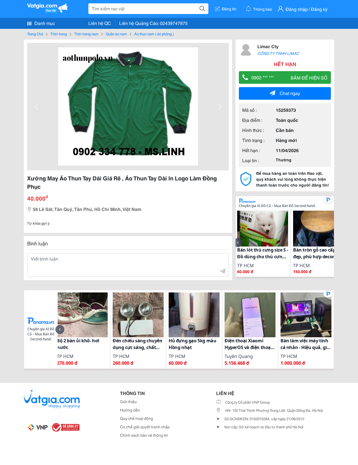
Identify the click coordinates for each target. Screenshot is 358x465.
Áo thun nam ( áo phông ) (154, 33)
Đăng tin (229, 8)
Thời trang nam (86, 33)
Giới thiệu (128, 401)
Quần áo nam (116, 33)
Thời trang (58, 33)
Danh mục (44, 23)
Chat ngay (290, 93)
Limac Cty (268, 46)
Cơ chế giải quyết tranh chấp (145, 426)
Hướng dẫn (130, 410)
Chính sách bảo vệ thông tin (144, 435)
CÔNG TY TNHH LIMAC (278, 53)
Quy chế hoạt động (136, 418)
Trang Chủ (35, 33)
